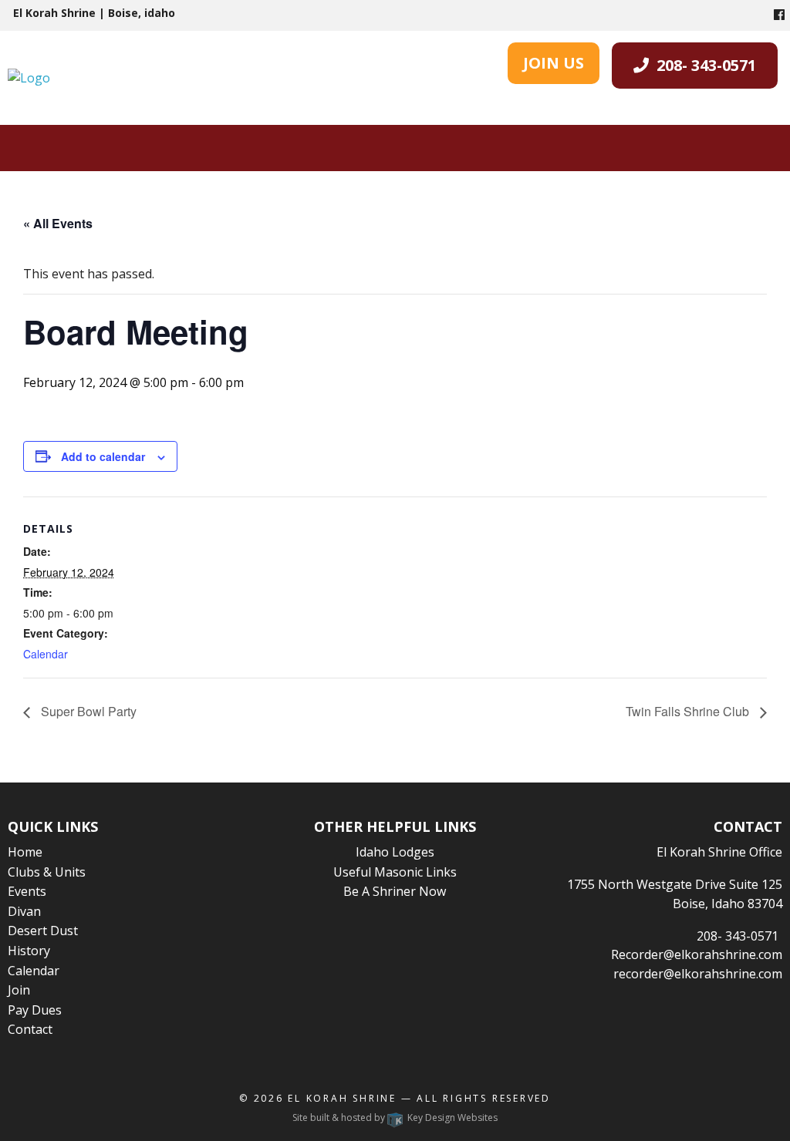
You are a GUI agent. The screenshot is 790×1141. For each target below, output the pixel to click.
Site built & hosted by (395, 1117)
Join (19, 989)
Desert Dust (43, 930)
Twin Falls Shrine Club (689, 711)
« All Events (58, 223)
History (29, 950)
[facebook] (779, 14)
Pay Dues (35, 1009)
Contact (30, 1029)
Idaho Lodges (395, 851)
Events (27, 891)
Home (25, 851)
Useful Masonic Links (395, 871)
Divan (24, 911)
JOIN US (553, 62)
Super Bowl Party (87, 711)
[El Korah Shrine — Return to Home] (29, 77)
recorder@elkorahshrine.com (697, 973)
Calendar (45, 653)
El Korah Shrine (342, 1098)
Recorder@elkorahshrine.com (696, 954)
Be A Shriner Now (394, 891)
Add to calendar (103, 456)
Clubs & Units (47, 871)
